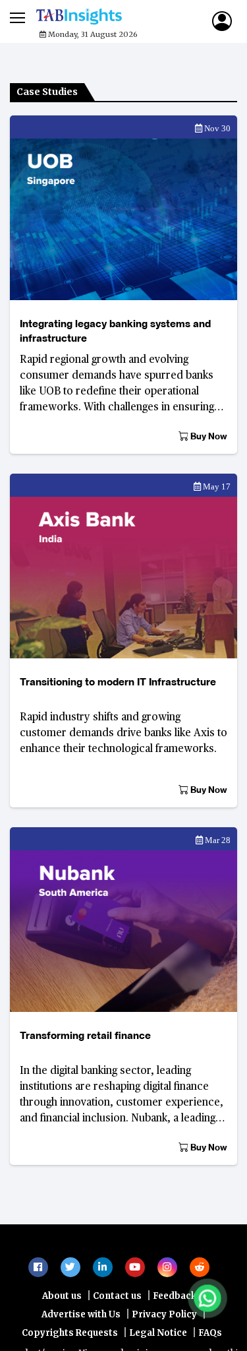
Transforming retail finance (85, 1035)
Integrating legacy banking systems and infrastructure (115, 330)
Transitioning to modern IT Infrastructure (118, 682)
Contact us (117, 1335)
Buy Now (207, 436)
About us (62, 1335)
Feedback (174, 1335)
